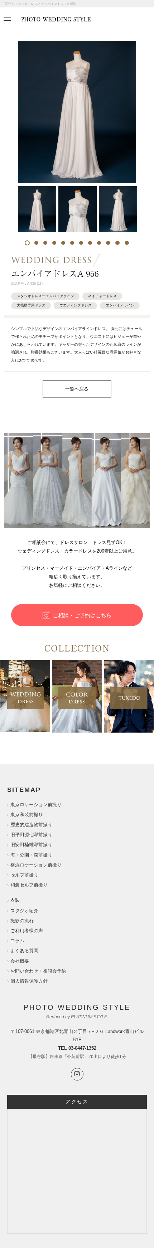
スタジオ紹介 (24, 910)
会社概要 (19, 961)
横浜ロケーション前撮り (36, 865)
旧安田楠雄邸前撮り (31, 844)
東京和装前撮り (26, 814)
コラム (17, 940)
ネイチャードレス (102, 296)
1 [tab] (27, 243)
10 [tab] (108, 243)
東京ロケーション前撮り (36, 804)
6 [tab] (72, 243)
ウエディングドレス (75, 305)
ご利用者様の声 (26, 930)
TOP (7, 4)
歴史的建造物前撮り (31, 824)
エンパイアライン (120, 305)
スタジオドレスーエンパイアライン (45, 296)
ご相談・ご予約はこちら (82, 615)
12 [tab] (127, 243)
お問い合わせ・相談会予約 (38, 971)
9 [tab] (99, 243)
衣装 (15, 900)
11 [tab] (117, 243)
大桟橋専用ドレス (31, 305)
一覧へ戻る (76, 388)
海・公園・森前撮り (31, 855)
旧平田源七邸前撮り (31, 834)
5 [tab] (63, 243)
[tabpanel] (37, 209)
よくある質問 (24, 950)
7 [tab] (81, 243)
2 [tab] (36, 243)
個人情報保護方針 (29, 981)
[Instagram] (77, 1074)
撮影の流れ (22, 920)
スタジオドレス (26, 4)
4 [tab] (54, 243)
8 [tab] (90, 243)
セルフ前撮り (24, 875)
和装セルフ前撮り (29, 885)
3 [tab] (45, 243)
